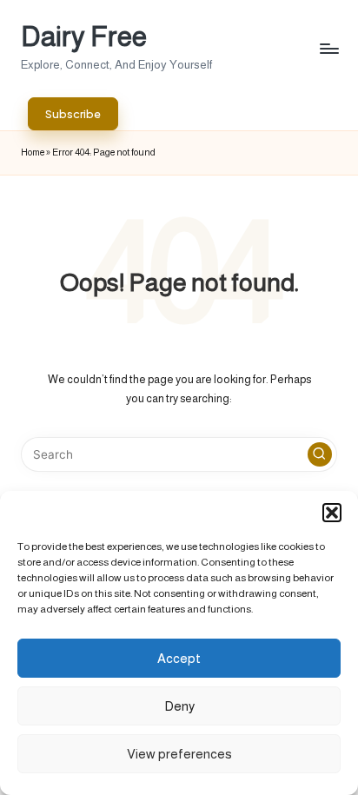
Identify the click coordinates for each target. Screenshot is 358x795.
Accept (179, 658)
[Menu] (328, 48)
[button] (332, 512)
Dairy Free (84, 37)
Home (32, 152)
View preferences (179, 753)
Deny (179, 706)
